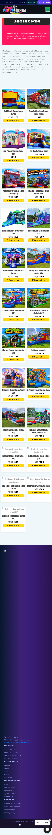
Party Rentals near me (13, 807)
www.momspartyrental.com (17, 742)
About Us (7, 765)
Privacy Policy (9, 813)
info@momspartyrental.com (17, 740)
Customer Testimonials (12, 755)
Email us (22, 2)
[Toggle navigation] (47, 9)
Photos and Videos (11, 752)
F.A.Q (6, 785)
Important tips (9, 810)
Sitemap (7, 774)
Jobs (6, 771)
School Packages (9, 2)
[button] (47, 829)
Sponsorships (9, 791)
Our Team (8, 777)
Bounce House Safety (12, 804)
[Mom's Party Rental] (14, 9)
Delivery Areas (9, 788)
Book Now (31, 2)
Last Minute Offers (11, 758)
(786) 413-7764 (44, 2)
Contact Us (8, 768)
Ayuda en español (11, 794)
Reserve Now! (14, 120)
